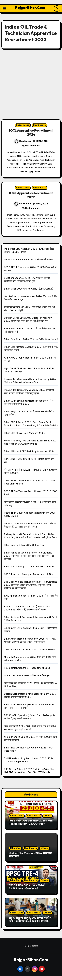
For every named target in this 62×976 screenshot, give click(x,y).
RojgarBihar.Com (30, 7)
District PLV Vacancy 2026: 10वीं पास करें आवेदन (28, 259)
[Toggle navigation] (4, 8)
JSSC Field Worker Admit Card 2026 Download (30, 649)
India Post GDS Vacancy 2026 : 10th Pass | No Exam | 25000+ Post (31, 822)
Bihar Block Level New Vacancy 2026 (24, 433)
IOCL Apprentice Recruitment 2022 (31, 195)
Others (47, 815)
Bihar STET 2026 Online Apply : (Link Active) (28, 288)
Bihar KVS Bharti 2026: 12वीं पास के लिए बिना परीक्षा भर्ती (31, 339)
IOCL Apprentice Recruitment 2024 (31, 132)
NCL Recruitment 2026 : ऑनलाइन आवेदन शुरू (27, 675)
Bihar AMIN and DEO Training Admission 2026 (29, 451)
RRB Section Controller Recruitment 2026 (27, 668)
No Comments (32, 145)
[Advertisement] (31, 84)
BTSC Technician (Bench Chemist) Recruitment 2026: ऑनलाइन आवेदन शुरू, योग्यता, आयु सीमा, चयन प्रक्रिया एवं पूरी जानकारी (30, 585)
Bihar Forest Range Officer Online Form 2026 (29, 566)
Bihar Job (15, 848)
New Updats (39, 125)
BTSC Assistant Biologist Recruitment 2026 (28, 574)
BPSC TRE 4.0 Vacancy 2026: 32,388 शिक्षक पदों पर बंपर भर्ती (27, 887)
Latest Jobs (22, 125)
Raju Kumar (25, 141)
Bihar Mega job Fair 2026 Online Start (25, 545)
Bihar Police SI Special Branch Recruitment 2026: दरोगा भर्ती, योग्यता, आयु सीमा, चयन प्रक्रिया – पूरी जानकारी (29, 555)
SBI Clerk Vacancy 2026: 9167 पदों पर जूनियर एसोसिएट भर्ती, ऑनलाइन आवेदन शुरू (30, 919)
